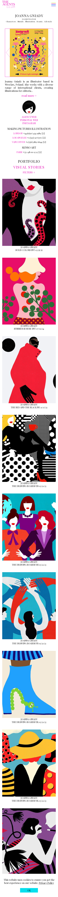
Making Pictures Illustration (29, 129)
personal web (29, 120)
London (18, 133)
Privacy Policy (46, 882)
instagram (29, 123)
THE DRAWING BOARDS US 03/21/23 (29, 486)
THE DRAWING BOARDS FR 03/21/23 (29, 643)
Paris (19, 152)
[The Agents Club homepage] (8, 4)
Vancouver (18, 142)
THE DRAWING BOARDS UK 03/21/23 (29, 722)
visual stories (28, 167)
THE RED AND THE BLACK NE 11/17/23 (29, 407)
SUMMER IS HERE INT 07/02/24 (29, 328)
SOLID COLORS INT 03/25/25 (29, 250)
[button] (35, 5)
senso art (29, 147)
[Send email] (43, 133)
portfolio (29, 161)
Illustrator (29, 19)
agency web (29, 116)
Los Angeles (19, 137)
